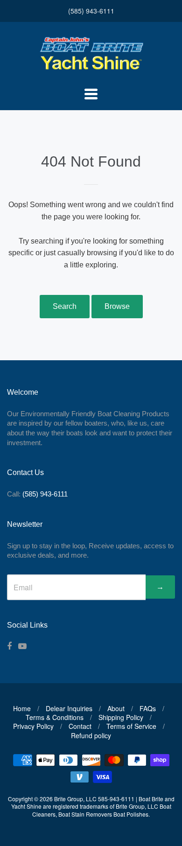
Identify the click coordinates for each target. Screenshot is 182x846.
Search (65, 306)
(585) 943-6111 (91, 10)
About (116, 708)
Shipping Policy (120, 717)
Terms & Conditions (55, 717)
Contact (80, 726)
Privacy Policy (33, 726)
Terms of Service (131, 726)
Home (22, 708)
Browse (117, 306)
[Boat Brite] (91, 69)
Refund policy (91, 735)
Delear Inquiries (69, 708)
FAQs (148, 708)
